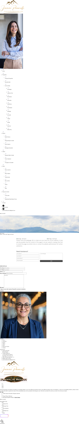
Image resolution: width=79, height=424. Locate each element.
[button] (39, 400)
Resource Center (5, 346)
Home (3, 340)
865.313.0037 (8, 358)
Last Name (2, 269)
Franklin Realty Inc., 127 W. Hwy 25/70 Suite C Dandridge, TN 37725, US (7, 354)
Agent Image (17, 397)
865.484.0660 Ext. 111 (9, 357)
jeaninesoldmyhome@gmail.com (8, 210)
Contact (3, 347)
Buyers (3, 342)
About (3, 345)
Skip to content (3, 399)
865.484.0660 (5, 390)
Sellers (3, 343)
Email (1, 271)
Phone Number (3, 273)
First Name (2, 268)
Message (2, 287)
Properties (4, 341)
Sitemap (10, 396)
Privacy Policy (5, 396)
